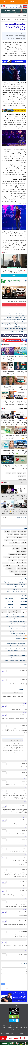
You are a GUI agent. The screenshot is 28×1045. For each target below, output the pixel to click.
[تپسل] (2, 252)
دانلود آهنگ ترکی (6, 566)
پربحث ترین (3, 611)
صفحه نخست (22, 1025)
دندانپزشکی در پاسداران (21, 563)
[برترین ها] (12, 2)
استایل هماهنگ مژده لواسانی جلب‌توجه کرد (16, 584)
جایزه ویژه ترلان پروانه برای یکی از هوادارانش (17, 619)
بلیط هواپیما (13, 531)
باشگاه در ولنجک (16, 548)
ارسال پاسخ (4, 671)
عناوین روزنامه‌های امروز (20, 638)
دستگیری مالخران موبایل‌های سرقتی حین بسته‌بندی (16, 643)
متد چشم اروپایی (5, 546)
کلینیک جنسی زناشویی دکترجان (19, 557)
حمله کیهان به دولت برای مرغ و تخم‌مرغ (18, 633)
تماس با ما (25, 1027)
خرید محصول (14, 305)
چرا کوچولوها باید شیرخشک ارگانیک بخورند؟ (17, 331)
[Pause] (3, 267)
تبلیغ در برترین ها (11, 1027)
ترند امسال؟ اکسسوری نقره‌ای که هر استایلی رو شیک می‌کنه (14, 321)
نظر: (26, 972)
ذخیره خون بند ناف (22, 560)
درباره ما (5, 1025)
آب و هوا (10, 601)
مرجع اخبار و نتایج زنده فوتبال (11, 540)
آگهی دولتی (4, 1027)
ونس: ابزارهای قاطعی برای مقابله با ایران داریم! (16, 621)
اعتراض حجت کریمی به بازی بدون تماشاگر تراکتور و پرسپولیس (14, 614)
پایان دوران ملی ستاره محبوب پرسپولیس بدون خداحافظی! (14, 626)
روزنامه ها (23, 598)
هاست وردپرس (6, 563)
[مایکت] (14, 1020)
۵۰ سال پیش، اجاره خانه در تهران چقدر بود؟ (16, 591)
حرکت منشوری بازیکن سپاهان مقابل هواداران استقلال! (15, 660)
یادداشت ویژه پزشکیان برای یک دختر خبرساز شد (15, 589)
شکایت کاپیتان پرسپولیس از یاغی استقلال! (17, 624)
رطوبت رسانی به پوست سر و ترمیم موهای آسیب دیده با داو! (14, 323)
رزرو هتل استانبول (14, 546)
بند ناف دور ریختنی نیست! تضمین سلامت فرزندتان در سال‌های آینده (15, 329)
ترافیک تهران (22, 604)
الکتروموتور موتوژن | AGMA (20, 574)
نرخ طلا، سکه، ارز (8, 598)
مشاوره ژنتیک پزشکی (7, 557)
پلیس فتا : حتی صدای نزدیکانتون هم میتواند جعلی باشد (15, 319)
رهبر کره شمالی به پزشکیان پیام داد (18, 587)
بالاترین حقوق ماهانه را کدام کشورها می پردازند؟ (16, 631)
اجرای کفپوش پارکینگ (21, 568)
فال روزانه (10, 604)
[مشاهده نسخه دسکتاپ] (2, 2)
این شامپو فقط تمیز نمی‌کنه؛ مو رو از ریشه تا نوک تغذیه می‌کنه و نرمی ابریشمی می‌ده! (15, 325)
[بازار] (14, 1017)
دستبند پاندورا (9, 537)
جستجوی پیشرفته (15, 1029)
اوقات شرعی (22, 607)
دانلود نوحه (13, 563)
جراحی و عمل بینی (13, 571)
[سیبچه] (14, 1010)
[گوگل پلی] (14, 1013)
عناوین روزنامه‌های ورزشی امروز (19, 636)
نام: (26, 966)
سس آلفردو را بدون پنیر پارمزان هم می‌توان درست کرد (15, 646)
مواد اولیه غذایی (23, 546)
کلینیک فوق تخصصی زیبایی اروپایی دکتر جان (17, 554)
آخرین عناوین (23, 611)
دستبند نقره (16, 534)
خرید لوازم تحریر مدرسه (10, 568)
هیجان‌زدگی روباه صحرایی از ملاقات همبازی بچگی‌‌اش (14, 582)
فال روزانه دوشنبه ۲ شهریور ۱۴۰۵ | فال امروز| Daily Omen (15, 648)
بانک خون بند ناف (22, 571)
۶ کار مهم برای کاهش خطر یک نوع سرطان (18, 628)
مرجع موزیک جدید (22, 540)
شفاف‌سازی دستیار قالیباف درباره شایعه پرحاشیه (16, 650)
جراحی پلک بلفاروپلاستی (21, 551)
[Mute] (5, 267)
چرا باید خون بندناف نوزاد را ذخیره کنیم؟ (18, 315)
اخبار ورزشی (11, 1025)
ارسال (3, 984)
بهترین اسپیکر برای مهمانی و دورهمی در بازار (17, 314)
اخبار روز (16, 1025)
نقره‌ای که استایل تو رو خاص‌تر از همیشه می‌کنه (16, 317)
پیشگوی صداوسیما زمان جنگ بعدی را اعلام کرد (16, 658)
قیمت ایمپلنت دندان (22, 531)
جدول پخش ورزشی (8, 607)
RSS (10, 1029)
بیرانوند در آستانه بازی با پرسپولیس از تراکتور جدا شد (15, 641)
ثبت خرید (14, 276)
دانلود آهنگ (23, 543)
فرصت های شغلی (19, 1027)
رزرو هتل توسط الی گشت (14, 543)
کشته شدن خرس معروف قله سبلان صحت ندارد (16, 655)
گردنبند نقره (10, 534)
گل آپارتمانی (23, 548)
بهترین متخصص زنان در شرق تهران (19, 566)
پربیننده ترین (9, 611)
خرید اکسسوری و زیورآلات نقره (20, 537)
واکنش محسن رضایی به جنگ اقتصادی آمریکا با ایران (15, 653)
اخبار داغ (17, 611)
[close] (1, 1035)
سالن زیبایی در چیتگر (12, 560)
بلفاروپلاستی (7, 531)
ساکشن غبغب (23, 534)
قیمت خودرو (22, 601)
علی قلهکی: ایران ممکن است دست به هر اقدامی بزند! (15, 616)
